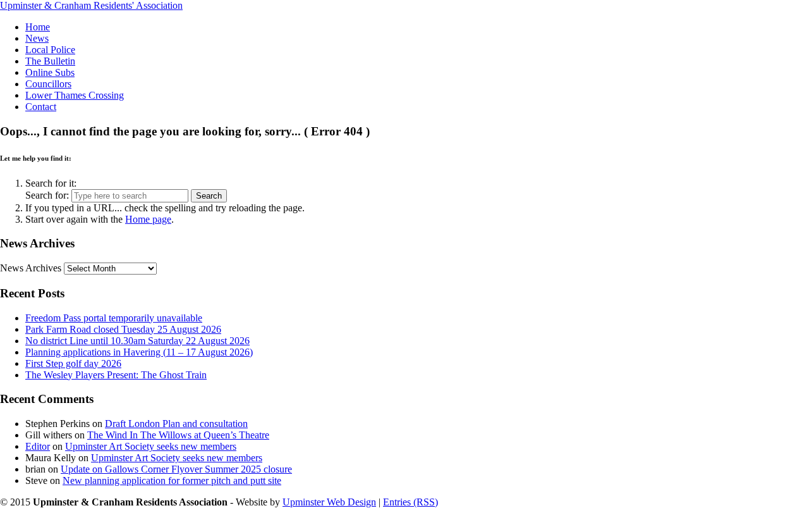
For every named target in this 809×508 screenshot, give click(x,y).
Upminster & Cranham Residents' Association (91, 5)
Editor (37, 446)
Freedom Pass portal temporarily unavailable (113, 318)
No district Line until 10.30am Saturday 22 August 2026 (137, 340)
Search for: (47, 195)
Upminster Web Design (329, 502)
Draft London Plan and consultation (176, 423)
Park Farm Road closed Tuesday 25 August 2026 (123, 329)
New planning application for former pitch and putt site (172, 480)
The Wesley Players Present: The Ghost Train (116, 374)
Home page (148, 219)
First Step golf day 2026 (73, 363)
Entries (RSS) (410, 502)
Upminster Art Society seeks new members (150, 446)
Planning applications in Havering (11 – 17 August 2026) (139, 352)
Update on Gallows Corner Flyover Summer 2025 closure (176, 469)
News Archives (30, 268)
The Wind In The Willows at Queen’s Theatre (178, 435)
